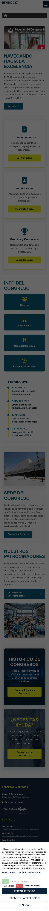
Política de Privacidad (12, 872)
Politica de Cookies (32, 872)
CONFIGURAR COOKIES (33, 886)
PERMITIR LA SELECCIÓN (24, 898)
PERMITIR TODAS (24, 891)
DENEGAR (24, 905)
